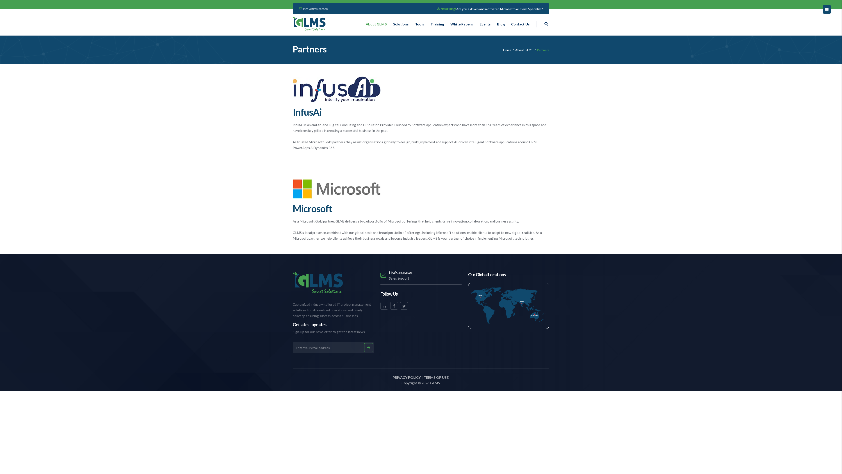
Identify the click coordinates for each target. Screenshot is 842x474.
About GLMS (376, 24)
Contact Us (520, 24)
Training (437, 24)
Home (507, 50)
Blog (501, 24)
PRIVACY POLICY (407, 377)
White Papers (461, 24)
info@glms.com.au (315, 9)
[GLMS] (309, 24)
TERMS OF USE (436, 377)
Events (485, 24)
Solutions (401, 24)
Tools (419, 24)
